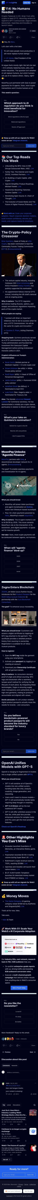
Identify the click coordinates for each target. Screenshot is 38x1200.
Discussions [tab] (16, 1105)
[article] (19, 1117)
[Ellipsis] (35, 1083)
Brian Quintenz (7, 241)
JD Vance (9, 58)
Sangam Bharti (14, 1138)
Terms (26, 1184)
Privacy (21, 1184)
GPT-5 (29, 774)
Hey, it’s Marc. (6, 1134)
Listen (34, 31)
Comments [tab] (6, 1065)
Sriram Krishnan (11, 368)
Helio (7, 515)
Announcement (14, 249)
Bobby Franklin (24, 286)
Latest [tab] (9, 1105)
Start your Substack (14, 1191)
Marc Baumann (13, 29)
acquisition (28, 515)
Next (31, 1052)
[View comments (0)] (11, 1141)
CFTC (4, 249)
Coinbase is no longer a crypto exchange (14, 1130)
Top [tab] (4, 1105)
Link (32, 169)
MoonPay (5, 459)
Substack (9, 1196)
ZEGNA (4, 592)
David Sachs (10, 362)
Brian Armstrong (23, 283)
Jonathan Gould (11, 386)
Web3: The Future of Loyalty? (14, 1145)
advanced (20, 399)
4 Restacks (24, 1039)
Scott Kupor (10, 374)
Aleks (7, 1083)
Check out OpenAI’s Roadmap (14, 827)
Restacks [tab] (14, 1065)
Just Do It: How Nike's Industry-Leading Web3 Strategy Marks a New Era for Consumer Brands (13, 1112)
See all (5, 1159)
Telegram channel (19, 140)
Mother (30, 507)
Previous (7, 1052)
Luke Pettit (9, 392)
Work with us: (9, 213)
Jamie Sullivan (10, 380)
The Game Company (13, 901)
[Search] (34, 1105)
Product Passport (23, 594)
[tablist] (10, 1065)
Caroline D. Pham (12, 330)
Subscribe (27, 3)
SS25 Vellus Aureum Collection (14, 597)
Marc (13, 42)
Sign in (34, 3)
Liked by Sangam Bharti (14, 1085)
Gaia (22, 459)
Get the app (29, 1191)
